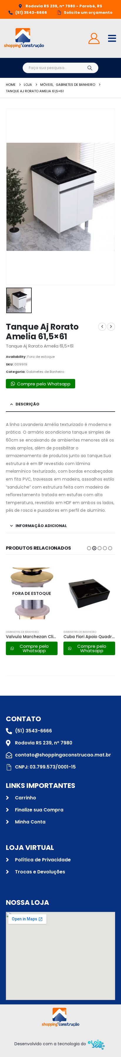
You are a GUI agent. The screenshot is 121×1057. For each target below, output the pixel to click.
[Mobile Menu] (112, 38)
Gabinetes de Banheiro (45, 371)
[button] (89, 548)
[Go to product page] (89, 593)
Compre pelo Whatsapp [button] (43, 384)
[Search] (90, 68)
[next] (111, 327)
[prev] (102, 327)
